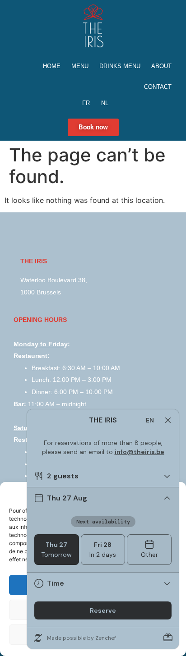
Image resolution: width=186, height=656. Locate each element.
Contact (158, 86)
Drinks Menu (119, 66)
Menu (79, 66)
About (161, 66)
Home (51, 66)
